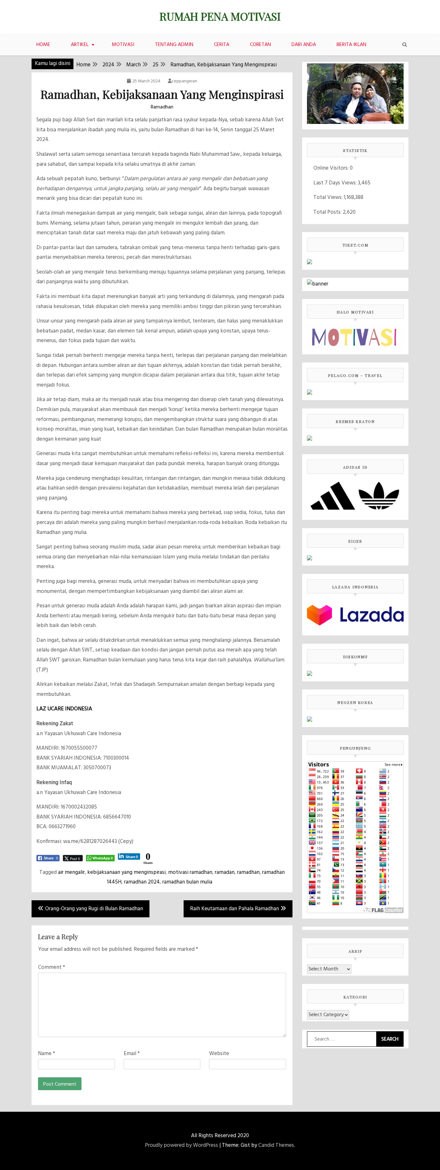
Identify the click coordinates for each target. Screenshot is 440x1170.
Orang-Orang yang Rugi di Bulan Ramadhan (94, 908)
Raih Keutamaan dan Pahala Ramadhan (234, 908)
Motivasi (123, 45)
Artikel (80, 45)
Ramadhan (162, 107)
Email (132, 1053)
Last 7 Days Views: (335, 183)
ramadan (224, 872)
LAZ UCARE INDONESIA (64, 709)
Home (43, 45)
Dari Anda (304, 45)
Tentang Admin (174, 45)
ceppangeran (184, 81)
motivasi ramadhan (190, 872)
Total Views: (328, 197)
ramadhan (248, 872)
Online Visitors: (331, 168)
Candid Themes (276, 1145)
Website (219, 1053)
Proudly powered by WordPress (181, 1145)
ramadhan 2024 (142, 882)
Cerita (221, 45)
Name (46, 1053)
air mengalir (71, 872)
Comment (51, 967)
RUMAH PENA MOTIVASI (220, 16)
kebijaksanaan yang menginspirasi (126, 872)
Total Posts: (328, 212)
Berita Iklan (351, 45)
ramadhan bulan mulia (187, 882)
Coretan (260, 45)
